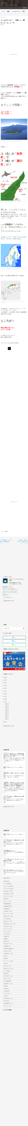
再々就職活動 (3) (7, 981)
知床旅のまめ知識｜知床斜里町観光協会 (11, 141)
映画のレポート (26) (8, 916)
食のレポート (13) (8, 943)
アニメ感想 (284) (7, 883)
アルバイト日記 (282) (8, 886)
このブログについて (7, 597)
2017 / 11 (7, 704)
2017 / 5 (7, 713)
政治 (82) (6, 898)
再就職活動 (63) (7, 903)
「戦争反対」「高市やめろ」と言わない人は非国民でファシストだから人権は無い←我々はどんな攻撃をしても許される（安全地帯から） (14, 784)
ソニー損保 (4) (7, 971)
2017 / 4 (7, 715)
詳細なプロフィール (7, 594)
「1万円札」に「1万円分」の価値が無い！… (5, 541)
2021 (5, 691)
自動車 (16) (6, 936)
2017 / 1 (6, 719)
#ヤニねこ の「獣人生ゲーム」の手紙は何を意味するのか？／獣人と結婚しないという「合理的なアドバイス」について (14, 755)
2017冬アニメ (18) (8, 926)
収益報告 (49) (7, 908)
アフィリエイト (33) (8, 913)
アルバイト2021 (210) (8, 888)
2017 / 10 (7, 706)
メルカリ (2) (6, 993)
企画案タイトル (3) (8, 983)
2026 (5, 677)
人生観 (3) (6, 988)
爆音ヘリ (5, 767)
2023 (5, 685)
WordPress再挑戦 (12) (9, 948)
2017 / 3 (7, 716)
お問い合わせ (6, 595)
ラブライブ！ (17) (8, 928)
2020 (5, 693)
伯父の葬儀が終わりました (9, 850)
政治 (5, 778)
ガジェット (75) (7, 901)
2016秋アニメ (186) (8, 891)
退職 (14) (6, 938)
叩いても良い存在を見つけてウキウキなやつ (13, 870)
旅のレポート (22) (8, 921)
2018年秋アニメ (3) (8, 976)
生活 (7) (6, 963)
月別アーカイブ (8, 674)
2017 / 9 (7, 707)
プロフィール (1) (7, 1005)
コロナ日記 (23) (7, 918)
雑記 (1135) (6, 881)
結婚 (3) (6, 986)
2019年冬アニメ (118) (8, 893)
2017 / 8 (7, 709)
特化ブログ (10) (7, 951)
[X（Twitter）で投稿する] (9, 348)
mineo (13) (6, 941)
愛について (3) (7, 978)
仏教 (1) (6, 995)
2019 (5, 696)
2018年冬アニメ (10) (8, 953)
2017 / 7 (7, 710)
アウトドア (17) (7, 931)
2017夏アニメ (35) (8, 911)
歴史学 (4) (6, 973)
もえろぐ (4, 3)
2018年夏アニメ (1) (8, 1003)
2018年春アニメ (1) (8, 998)
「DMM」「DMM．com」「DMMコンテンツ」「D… (22, 541)
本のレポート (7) (7, 966)
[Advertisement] (14, 40)
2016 (5, 722)
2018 (5, 699)
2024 (5, 682)
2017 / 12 (7, 703)
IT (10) (5, 956)
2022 (5, 688)
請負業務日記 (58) (8, 906)
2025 (5, 680)
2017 (5, 702)
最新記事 (6, 749)
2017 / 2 (7, 717)
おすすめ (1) (6, 1000)
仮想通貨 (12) (7, 946)
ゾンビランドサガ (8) (8, 961)
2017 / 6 (7, 712)
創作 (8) (6, 958)
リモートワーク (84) (8, 896)
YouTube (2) (6, 991)
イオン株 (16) (7, 933)
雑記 (3, 24)
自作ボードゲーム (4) (8, 968)
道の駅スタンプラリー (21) (9, 923)
